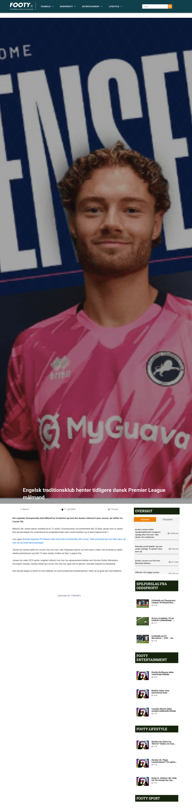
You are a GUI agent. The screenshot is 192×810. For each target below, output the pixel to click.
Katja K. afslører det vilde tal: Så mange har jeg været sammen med (164, 780)
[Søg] (170, 6)
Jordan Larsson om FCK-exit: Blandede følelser (147, 561)
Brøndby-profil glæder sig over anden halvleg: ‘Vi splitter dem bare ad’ (148, 549)
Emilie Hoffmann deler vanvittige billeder (163, 673)
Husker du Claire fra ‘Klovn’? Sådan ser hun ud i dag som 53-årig (163, 743)
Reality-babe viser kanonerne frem (160, 691)
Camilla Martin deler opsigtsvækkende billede (164, 709)
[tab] (145, 519)
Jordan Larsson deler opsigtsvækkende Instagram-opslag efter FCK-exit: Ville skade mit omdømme (148, 533)
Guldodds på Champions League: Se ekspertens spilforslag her (163, 602)
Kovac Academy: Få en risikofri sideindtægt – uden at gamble (163, 620)
